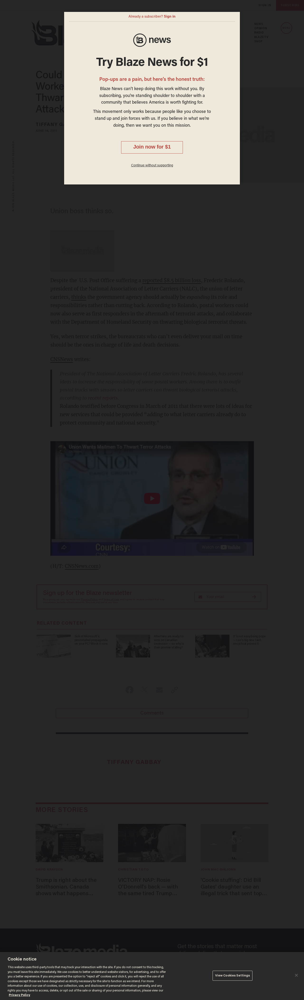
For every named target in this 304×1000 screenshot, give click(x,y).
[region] (152, 976)
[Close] (296, 975)
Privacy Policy (19, 995)
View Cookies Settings (232, 975)
